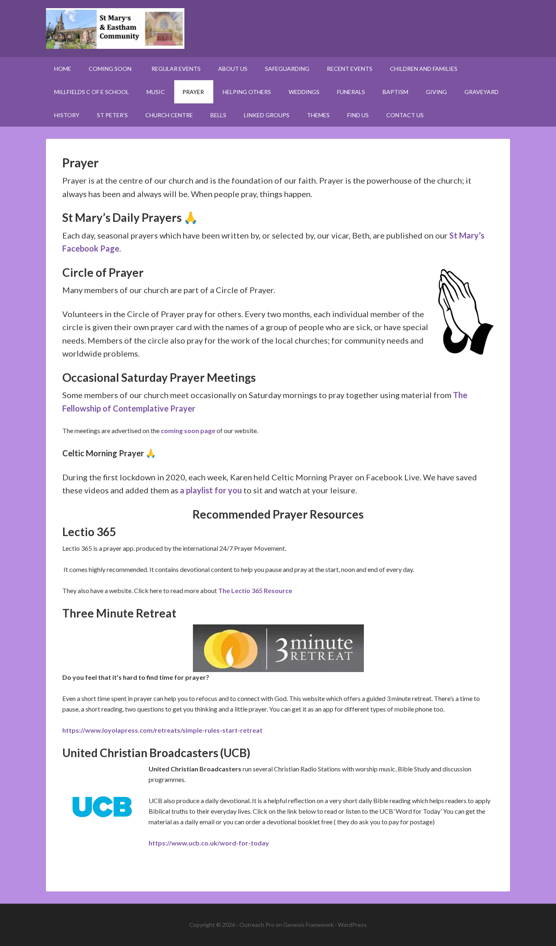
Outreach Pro (256, 924)
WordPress (352, 924)
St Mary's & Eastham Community (278, 28)
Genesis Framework (308, 924)
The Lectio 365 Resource (255, 590)
